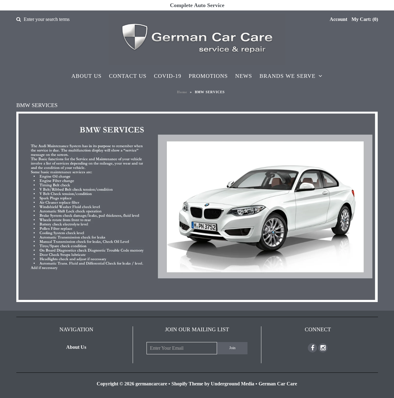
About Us (86, 76)
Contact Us (128, 76)
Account (338, 19)
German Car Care (278, 383)
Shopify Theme (187, 383)
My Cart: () (365, 19)
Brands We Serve (287, 76)
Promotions (208, 76)
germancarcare (151, 383)
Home (182, 92)
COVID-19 (167, 76)
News (243, 76)
